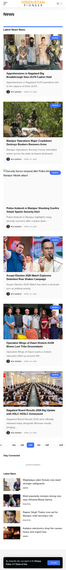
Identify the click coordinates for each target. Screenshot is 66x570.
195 (22, 445)
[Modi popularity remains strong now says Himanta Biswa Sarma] (11, 500)
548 (61, 445)
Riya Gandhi (16, 92)
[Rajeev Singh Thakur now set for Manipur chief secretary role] (11, 516)
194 (14, 445)
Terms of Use (21, 564)
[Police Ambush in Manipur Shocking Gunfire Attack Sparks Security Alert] (33, 187)
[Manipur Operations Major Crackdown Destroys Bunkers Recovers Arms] (33, 119)
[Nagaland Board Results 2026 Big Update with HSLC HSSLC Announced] (33, 389)
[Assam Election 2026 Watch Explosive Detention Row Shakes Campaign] (33, 254)
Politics (26, 504)
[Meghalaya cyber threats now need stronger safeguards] (11, 484)
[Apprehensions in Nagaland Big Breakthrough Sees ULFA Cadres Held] (33, 52)
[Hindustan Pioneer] (33, 4)
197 (38, 445)
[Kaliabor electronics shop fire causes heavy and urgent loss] (11, 533)
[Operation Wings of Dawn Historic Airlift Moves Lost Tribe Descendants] (33, 321)
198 (47, 445)
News (55, 38)
